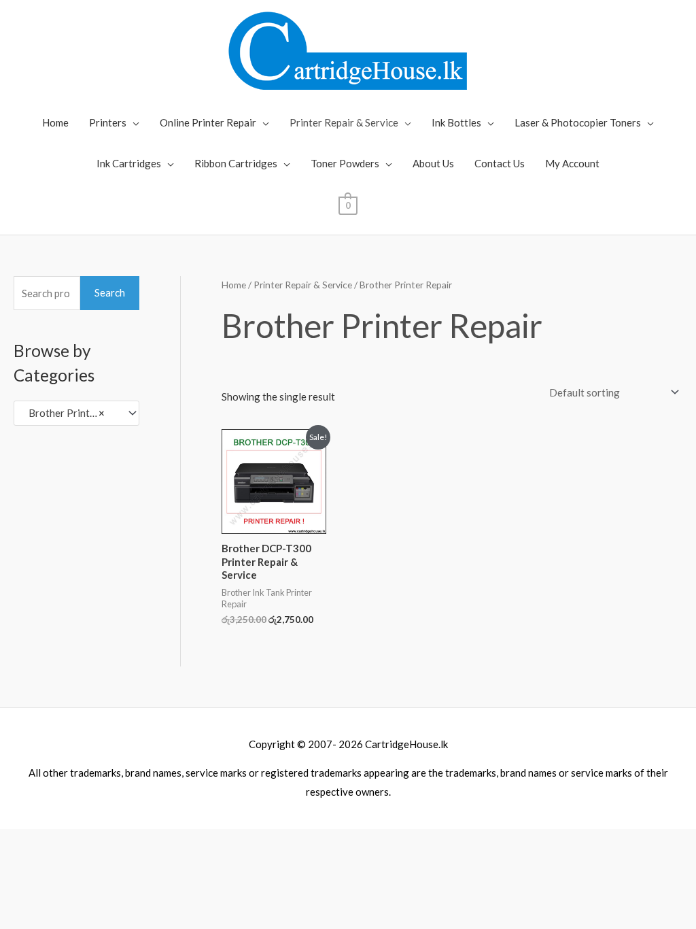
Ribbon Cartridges (235, 163)
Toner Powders (345, 163)
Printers (107, 122)
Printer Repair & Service (344, 122)
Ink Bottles (456, 122)
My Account (572, 163)
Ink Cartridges (129, 163)
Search (109, 292)
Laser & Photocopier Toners (578, 122)
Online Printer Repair (208, 122)
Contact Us (499, 163)
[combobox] (76, 413)
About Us (433, 163)
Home (55, 122)
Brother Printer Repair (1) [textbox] (70, 413)
